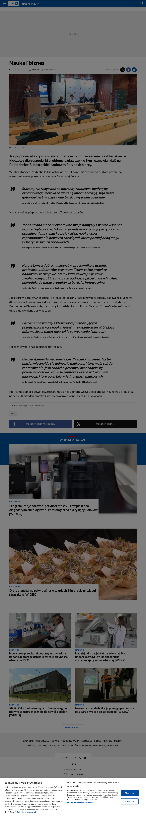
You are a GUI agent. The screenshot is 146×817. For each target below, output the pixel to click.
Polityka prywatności (26, 812)
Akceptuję (129, 793)
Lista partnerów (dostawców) (80, 802)
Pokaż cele (129, 801)
